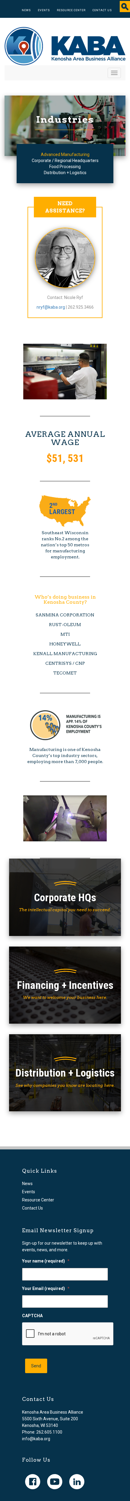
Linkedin (76, 1481)
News (26, 10)
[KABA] (65, 45)
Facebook (32, 1481)
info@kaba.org (36, 1438)
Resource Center (71, 10)
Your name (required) (46, 1261)
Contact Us (102, 10)
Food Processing (65, 166)
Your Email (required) (46, 1288)
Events (44, 10)
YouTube (54, 1481)
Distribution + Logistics (65, 172)
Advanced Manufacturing (65, 154)
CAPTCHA (32, 1315)
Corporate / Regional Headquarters (65, 160)
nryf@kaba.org (51, 307)
